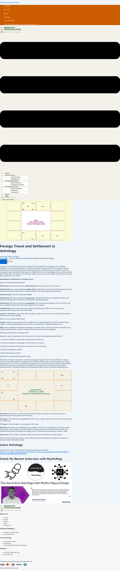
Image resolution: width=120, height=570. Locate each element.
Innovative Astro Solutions (9, 2)
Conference (15, 192)
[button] (60, 102)
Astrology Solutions (11, 181)
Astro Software (9, 534)
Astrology (3, 256)
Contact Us (7, 525)
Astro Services (10, 175)
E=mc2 (11, 363)
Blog (6, 196)
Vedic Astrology (13, 256)
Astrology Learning (11, 187)
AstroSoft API (8, 554)
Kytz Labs (16, 568)
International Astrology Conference (15, 545)
